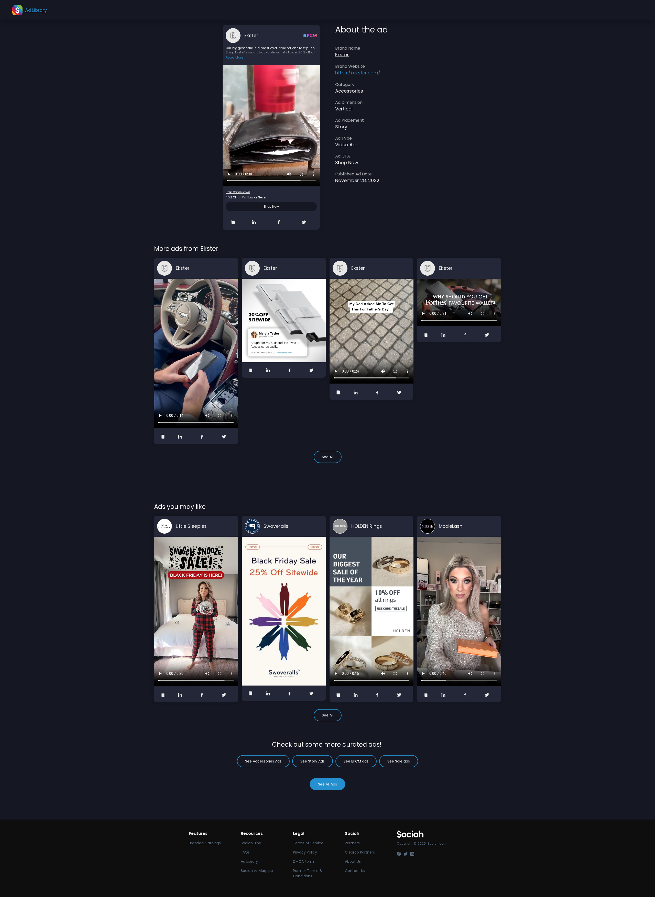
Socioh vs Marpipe (257, 870)
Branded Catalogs (205, 843)
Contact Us (355, 870)
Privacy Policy (305, 852)
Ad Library (249, 861)
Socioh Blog (251, 843)
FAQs (245, 852)
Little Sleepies (191, 526)
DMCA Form (303, 861)
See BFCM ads (356, 761)
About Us (353, 861)
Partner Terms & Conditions (307, 873)
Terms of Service (308, 843)
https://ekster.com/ (238, 192)
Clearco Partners (360, 852)
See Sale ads (398, 761)
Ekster (251, 35)
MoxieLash (450, 526)
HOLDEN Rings (366, 526)
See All (327, 456)
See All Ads (327, 784)
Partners (352, 843)
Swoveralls (276, 526)
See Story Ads (312, 761)
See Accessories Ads (263, 761)
